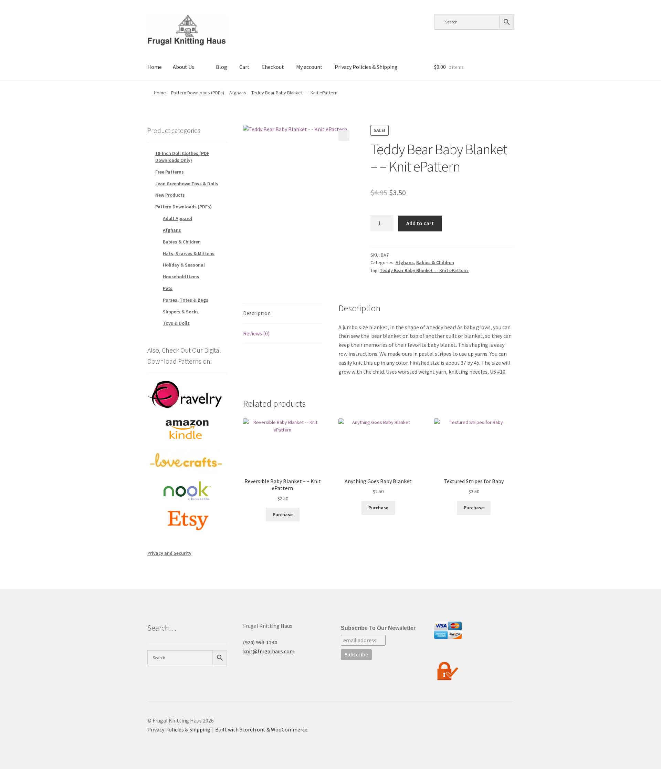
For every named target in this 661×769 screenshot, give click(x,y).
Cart (244, 66)
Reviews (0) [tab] (256, 333)
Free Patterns (169, 172)
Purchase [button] (283, 514)
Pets (167, 288)
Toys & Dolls (176, 323)
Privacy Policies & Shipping (366, 66)
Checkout (273, 66)
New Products (170, 195)
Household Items (181, 276)
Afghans (237, 93)
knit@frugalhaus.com (268, 651)
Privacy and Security (169, 553)
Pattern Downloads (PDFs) (197, 93)
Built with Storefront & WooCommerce (261, 729)
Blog (221, 66)
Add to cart (420, 223)
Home (154, 66)
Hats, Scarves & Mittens (188, 253)
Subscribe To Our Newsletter (378, 628)
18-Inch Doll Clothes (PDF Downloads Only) (182, 156)
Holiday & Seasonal (184, 265)
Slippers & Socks (181, 312)
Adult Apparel (177, 218)
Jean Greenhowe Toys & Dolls (186, 183)
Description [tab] (257, 313)
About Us (183, 66)
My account (309, 66)
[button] (343, 135)
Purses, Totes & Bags (185, 300)
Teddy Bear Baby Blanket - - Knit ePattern (424, 270)
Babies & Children (435, 262)
